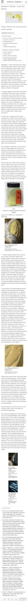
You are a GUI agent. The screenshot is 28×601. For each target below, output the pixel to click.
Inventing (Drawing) (7, 41)
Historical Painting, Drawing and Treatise (12, 60)
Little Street (11, 385)
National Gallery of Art (10, 250)
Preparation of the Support (9, 39)
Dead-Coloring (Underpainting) (10, 43)
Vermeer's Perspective (8, 52)
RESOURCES (23, 598)
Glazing (5, 45)
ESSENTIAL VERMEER (14, 2)
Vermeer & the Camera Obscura (10, 57)
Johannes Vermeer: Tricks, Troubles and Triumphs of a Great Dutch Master (14, 294)
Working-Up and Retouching (9, 46)
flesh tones (12, 410)
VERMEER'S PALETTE (8, 33)
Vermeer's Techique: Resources (9, 58)
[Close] (23, 291)
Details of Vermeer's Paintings (9, 55)
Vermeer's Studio (7, 53)
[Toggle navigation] (26, 2)
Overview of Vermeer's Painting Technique (12, 38)
